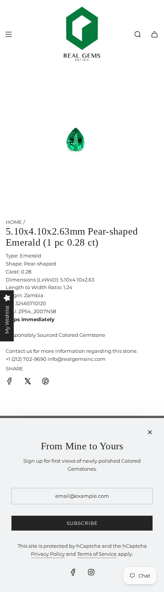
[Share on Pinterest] (45, 382)
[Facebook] (73, 572)
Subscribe (82, 523)
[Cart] (154, 34)
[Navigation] (8, 34)
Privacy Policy (48, 554)
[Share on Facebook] (9, 382)
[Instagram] (91, 572)
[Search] (137, 34)
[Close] (149, 432)
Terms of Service (97, 554)
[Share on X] (27, 382)
